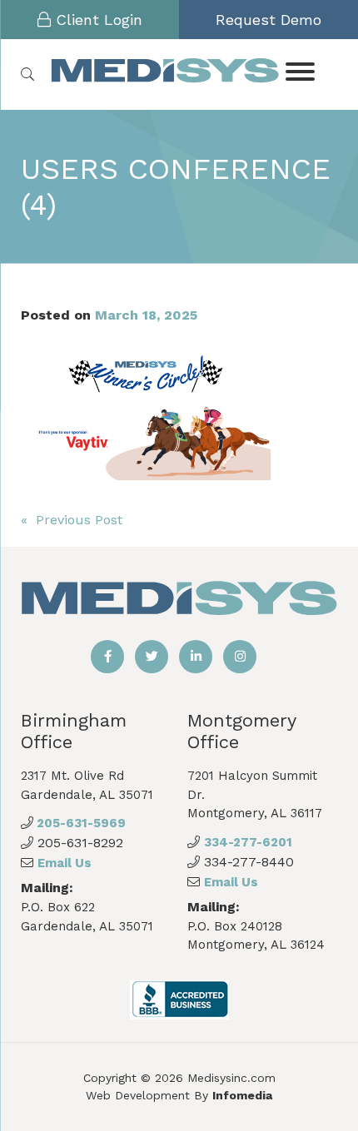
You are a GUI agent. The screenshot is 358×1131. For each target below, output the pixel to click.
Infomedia (242, 1095)
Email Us (64, 863)
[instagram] (239, 656)
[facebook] (107, 656)
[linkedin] (195, 656)
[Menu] (300, 70)
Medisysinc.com (231, 1077)
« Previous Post (71, 520)
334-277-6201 (248, 842)
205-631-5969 (79, 823)
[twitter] (151, 656)
